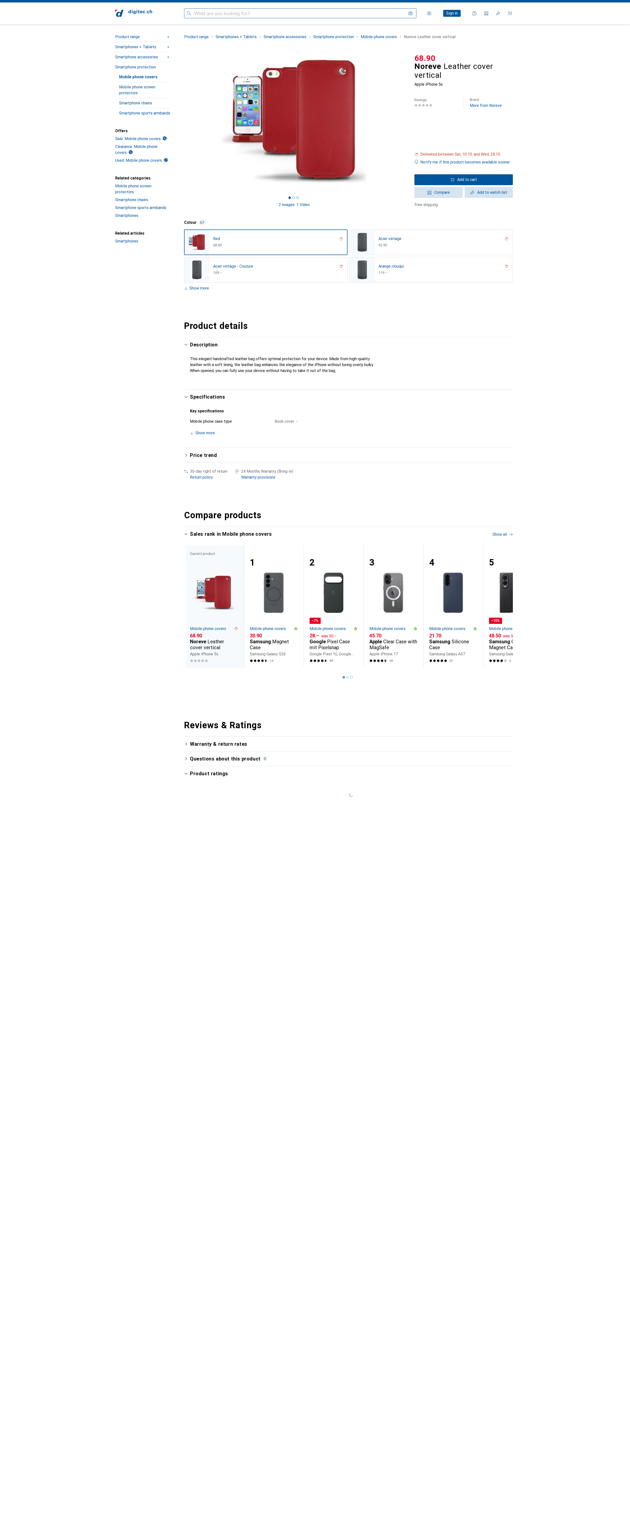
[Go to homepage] (133, 13)
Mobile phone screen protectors (137, 90)
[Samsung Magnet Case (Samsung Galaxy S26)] (274, 606)
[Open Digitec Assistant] (474, 13)
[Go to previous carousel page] (193, 607)
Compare (442, 192)
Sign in (452, 13)
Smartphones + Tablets (135, 47)
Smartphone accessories (136, 57)
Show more (199, 288)
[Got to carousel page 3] (297, 197)
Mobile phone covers (138, 77)
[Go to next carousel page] (504, 607)
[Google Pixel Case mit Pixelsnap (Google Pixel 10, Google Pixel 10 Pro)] (333, 606)
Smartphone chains (135, 103)
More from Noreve (486, 103)
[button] (463, 154)
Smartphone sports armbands (144, 113)
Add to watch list (492, 192)
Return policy (201, 477)
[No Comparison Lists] (486, 13)
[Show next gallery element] (405, 121)
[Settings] (429, 13)
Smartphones (126, 215)
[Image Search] (410, 13)
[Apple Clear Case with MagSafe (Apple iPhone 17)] (393, 606)
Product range (127, 36)
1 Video (303, 204)
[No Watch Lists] (498, 13)
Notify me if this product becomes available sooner (465, 162)
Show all (499, 534)
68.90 (425, 58)
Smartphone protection (135, 67)
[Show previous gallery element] (183, 121)
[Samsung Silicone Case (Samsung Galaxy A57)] (453, 606)
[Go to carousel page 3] (351, 677)
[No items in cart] (510, 13)
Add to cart (467, 179)
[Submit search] (189, 13)
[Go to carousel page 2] (347, 677)
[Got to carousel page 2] (293, 197)
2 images (287, 204)
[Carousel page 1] (289, 197)
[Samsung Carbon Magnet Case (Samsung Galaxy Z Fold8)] (513, 606)
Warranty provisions (258, 477)
